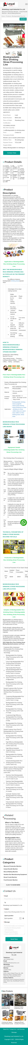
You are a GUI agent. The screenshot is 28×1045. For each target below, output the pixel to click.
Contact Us (13, 1029)
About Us (5, 1029)
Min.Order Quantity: (9, 127)
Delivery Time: (7, 140)
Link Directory (21, 1029)
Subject (6, 909)
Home (3, 16)
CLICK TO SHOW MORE (13, 885)
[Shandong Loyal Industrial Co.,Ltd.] (9, 3)
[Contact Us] (23, 522)
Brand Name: (7, 115)
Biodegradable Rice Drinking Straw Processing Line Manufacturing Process (13, 838)
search (23, 19)
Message (7, 922)
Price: (5, 132)
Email (6, 896)
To (5, 902)
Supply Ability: (7, 145)
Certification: (7, 123)
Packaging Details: (8, 135)
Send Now (14, 939)
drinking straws (15, 281)
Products (8, 16)
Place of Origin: (7, 120)
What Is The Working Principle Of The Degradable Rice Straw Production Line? (13, 822)
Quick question (8, 915)
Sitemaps (14, 1032)
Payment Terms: (8, 142)
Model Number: (7, 117)
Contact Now (11, 153)
